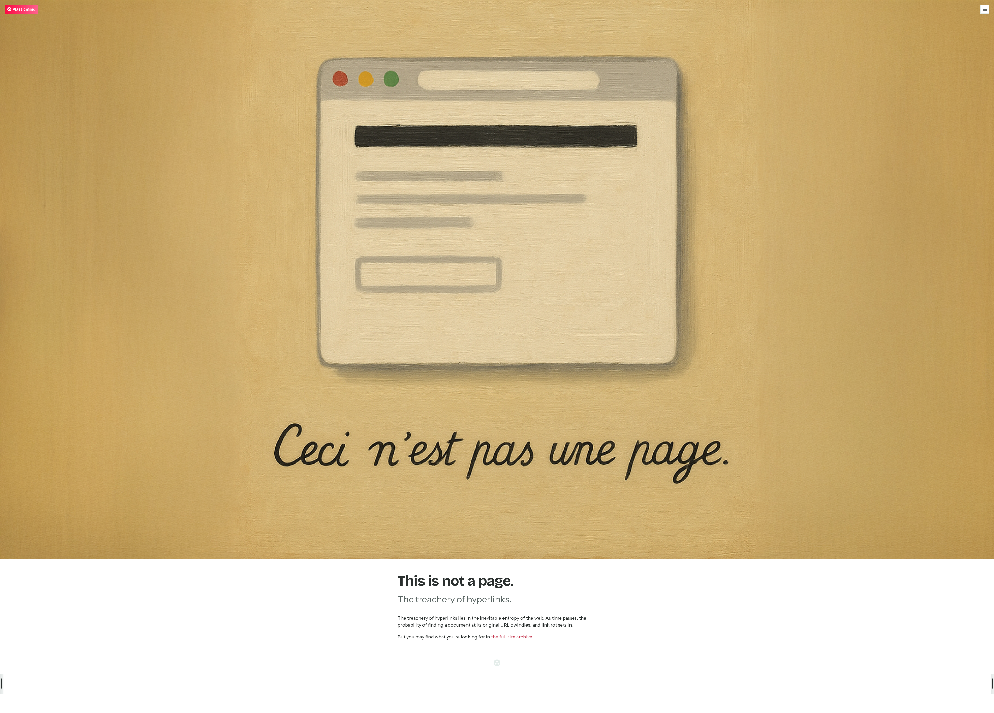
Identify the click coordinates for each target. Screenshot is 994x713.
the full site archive (511, 637)
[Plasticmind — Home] (21, 9)
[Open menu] (984, 9)
